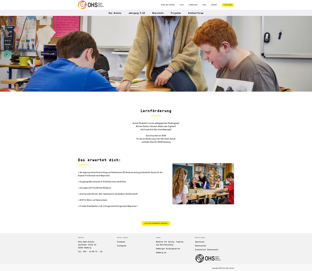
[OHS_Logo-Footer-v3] (210, 258)
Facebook (121, 241)
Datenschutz (200, 245)
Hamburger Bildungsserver (168, 248)
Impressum (199, 241)
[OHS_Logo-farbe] (91, 5)
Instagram (121, 245)
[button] (215, 4)
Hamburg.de (161, 252)
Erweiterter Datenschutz (206, 249)
